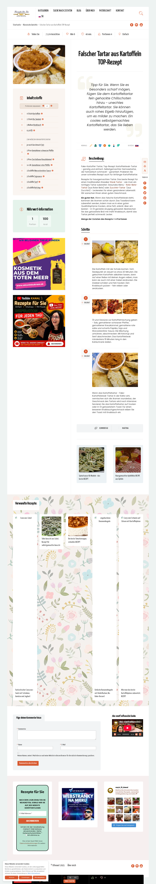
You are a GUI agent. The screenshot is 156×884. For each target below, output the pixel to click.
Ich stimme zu (33, 835)
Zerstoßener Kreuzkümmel (42, 159)
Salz (42, 145)
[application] (127, 728)
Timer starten (69, 881)
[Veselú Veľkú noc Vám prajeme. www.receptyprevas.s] (119, 809)
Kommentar (103, 428)
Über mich (90, 10)
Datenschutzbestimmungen (29, 843)
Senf (36, 182)
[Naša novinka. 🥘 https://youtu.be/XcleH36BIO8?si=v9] (111, 801)
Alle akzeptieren (40, 877)
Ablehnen (11, 877)
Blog (79, 10)
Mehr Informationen (34, 873)
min (75, 878)
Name (19, 745)
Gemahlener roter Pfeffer (41, 165)
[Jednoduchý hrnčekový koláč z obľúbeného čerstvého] (127, 801)
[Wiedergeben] (115, 734)
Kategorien (43, 10)
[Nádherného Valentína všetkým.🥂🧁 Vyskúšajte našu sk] (111, 817)
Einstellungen (25, 877)
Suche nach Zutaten (62, 10)
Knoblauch (37, 125)
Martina (125, 428)
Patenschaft (105, 10)
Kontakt (120, 10)
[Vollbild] (140, 734)
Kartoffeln (36, 114)
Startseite (17, 25)
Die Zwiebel (37, 119)
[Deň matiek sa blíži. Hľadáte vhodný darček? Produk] (111, 809)
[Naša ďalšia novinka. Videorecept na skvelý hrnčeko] (136, 809)
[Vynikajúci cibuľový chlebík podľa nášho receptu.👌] (127, 817)
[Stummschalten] (136, 734)
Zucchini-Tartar (117, 187)
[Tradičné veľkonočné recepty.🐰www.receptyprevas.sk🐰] (127, 809)
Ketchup (37, 188)
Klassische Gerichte (30, 25)
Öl (31, 131)
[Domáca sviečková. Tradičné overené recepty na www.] (119, 801)
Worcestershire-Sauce (42, 171)
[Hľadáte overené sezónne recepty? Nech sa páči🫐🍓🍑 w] (136, 801)
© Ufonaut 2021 (58, 865)
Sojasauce (38, 176)
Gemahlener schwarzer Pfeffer (43, 151)
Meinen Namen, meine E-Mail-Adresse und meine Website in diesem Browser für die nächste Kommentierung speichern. (55, 756)
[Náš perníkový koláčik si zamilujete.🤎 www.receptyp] (119, 817)
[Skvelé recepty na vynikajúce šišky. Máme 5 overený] (136, 817)
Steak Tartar (116, 182)
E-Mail (63, 745)
